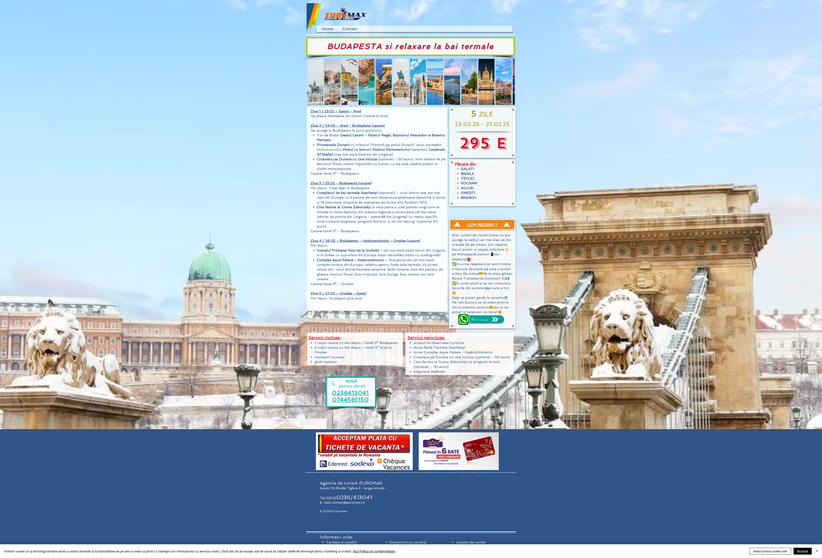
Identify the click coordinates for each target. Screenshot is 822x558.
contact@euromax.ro (348, 502)
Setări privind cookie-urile (770, 551)
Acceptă (802, 551)
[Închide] (816, 551)
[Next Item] (507, 81)
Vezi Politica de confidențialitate (374, 551)
